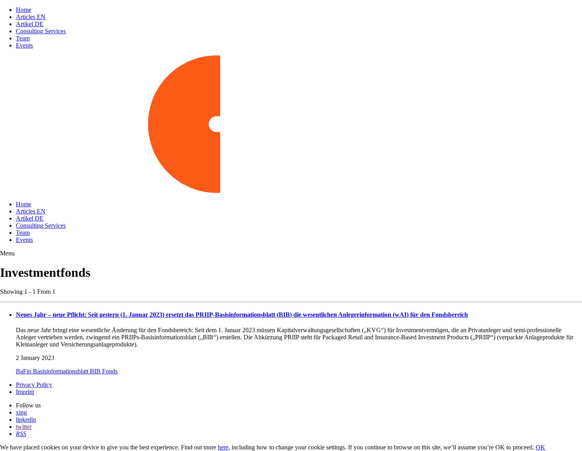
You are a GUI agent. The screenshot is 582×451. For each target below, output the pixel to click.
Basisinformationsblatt (61, 371)
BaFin (24, 371)
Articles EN (31, 16)
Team (23, 38)
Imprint (25, 391)
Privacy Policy (34, 384)
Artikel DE (30, 24)
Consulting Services (41, 31)
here (223, 447)
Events (24, 45)
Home (23, 9)
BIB (96, 371)
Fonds (110, 371)
